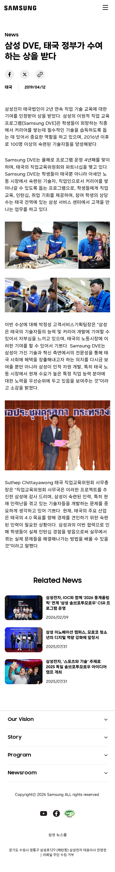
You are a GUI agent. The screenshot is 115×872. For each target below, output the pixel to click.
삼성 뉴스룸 (57, 834)
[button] (57, 720)
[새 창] (9, 74)
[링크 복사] (40, 74)
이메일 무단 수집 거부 (58, 855)
